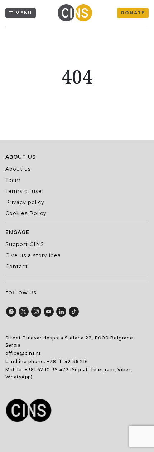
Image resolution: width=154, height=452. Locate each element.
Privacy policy (24, 202)
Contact (16, 266)
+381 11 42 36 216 (67, 361)
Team (13, 180)
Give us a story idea (33, 255)
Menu (23, 12)
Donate (133, 12)
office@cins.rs (23, 353)
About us (18, 169)
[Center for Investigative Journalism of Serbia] (77, 12)
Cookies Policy (26, 213)
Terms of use (23, 191)
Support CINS (24, 244)
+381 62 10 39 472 (47, 369)
